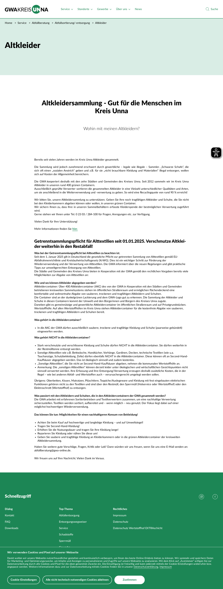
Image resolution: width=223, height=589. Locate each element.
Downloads (11, 528)
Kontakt (9, 515)
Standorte (83, 9)
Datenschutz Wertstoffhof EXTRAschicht (137, 528)
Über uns (121, 9)
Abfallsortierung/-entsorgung (72, 23)
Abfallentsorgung (69, 515)
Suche (214, 9)
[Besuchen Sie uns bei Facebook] (215, 496)
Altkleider (101, 23)
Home (8, 23)
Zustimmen (130, 580)
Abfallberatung (40, 23)
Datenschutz (120, 522)
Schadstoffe (66, 534)
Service (65, 9)
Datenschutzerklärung (146, 567)
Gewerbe (102, 9)
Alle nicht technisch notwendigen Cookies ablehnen (77, 580)
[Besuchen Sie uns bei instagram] (201, 496)
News (138, 9)
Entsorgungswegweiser (73, 522)
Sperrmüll (65, 541)
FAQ (7, 522)
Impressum (166, 567)
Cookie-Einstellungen (24, 580)
